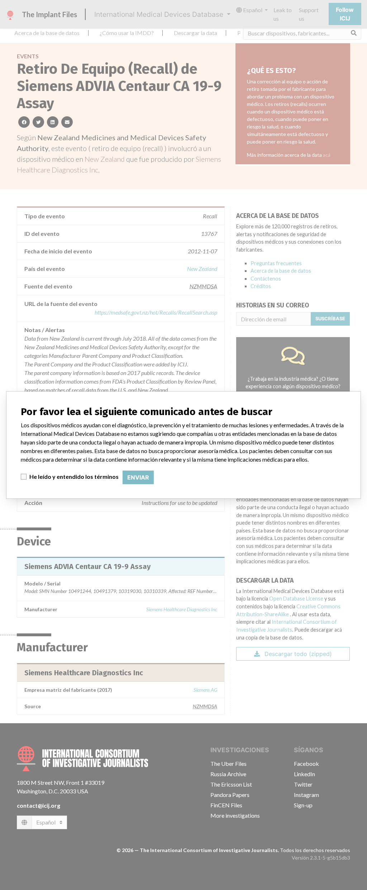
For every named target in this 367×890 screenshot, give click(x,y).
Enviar (138, 477)
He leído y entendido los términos (74, 476)
